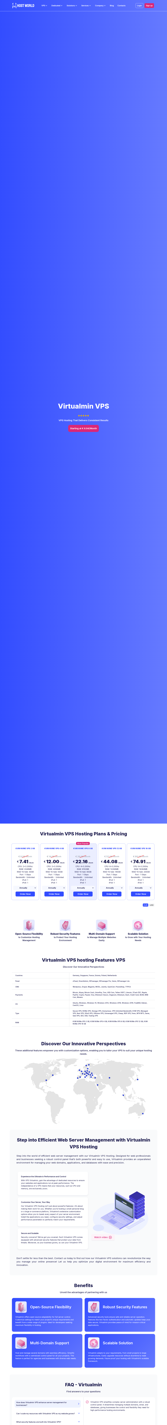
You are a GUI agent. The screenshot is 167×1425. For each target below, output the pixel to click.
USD (152, 905)
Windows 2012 (103, 1003)
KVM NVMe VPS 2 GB (81, 1021)
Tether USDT (120, 992)
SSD (86, 1016)
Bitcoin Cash (89, 992)
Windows (82, 1003)
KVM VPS (136, 1011)
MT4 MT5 (140, 1013)
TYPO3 (128, 987)
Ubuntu (75, 1003)
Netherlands (112, 975)
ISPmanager (93, 981)
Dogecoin (112, 995)
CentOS (76, 1005)
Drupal (84, 987)
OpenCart (111, 987)
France (91, 975)
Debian (144, 1003)
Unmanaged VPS (111, 1013)
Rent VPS (80, 1013)
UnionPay (98, 992)
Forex (134, 1013)
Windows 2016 (115, 1003)
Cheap (120, 1013)
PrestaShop (120, 987)
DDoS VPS (89, 1013)
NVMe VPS (86, 1011)
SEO (82, 1016)
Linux (81, 1005)
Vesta (114, 981)
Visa (92, 995)
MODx (97, 987)
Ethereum (120, 995)
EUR (145, 905)
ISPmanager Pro (105, 981)
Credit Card (134, 995)
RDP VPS (127, 1013)
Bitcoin (75, 992)
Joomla (104, 987)
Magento (91, 987)
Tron (104, 992)
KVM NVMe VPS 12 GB (134, 1021)
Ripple (144, 992)
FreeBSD (137, 1003)
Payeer (87, 995)
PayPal (75, 995)
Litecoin (129, 992)
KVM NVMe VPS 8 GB (116, 1021)
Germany (76, 975)
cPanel (75, 981)
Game (147, 1013)
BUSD (142, 995)
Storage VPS (96, 1011)
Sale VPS (76, 1016)
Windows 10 (91, 1003)
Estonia (97, 975)
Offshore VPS (98, 1013)
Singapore (84, 975)
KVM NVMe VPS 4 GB (98, 1021)
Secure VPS (77, 1011)
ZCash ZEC (137, 992)
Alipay (81, 992)
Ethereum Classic (101, 995)
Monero (80, 997)
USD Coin (110, 992)
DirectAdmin (83, 981)
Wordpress (77, 987)
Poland (104, 975)
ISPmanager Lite (123, 981)
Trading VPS (93, 1016)
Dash (127, 995)
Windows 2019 (127, 1003)
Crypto (81, 995)
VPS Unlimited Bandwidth (122, 1011)
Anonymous (106, 1011)
